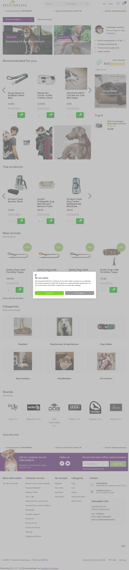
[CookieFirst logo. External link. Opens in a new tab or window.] (36, 275)
